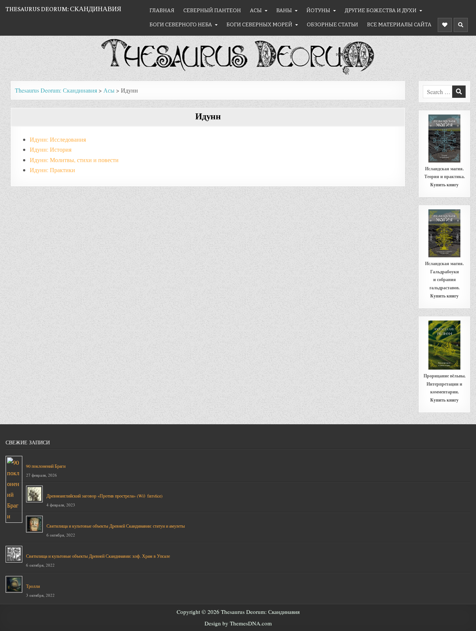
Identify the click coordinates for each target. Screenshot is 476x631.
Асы (256, 10)
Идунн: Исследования (58, 139)
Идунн (208, 115)
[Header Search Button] (461, 25)
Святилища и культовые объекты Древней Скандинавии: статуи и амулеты (115, 526)
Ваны (284, 10)
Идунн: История (50, 149)
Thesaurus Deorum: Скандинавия (63, 9)
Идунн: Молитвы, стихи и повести (74, 160)
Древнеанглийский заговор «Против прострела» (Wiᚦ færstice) (104, 496)
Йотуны (318, 10)
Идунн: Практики (52, 170)
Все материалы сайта (399, 25)
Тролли (33, 586)
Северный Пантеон (212, 10)
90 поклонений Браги (45, 466)
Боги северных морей (259, 25)
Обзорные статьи (332, 25)
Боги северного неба (180, 25)
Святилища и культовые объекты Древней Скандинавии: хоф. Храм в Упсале (98, 556)
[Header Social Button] (445, 25)
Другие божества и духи (380, 10)
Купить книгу (444, 184)
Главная (161, 10)
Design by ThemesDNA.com (238, 623)
